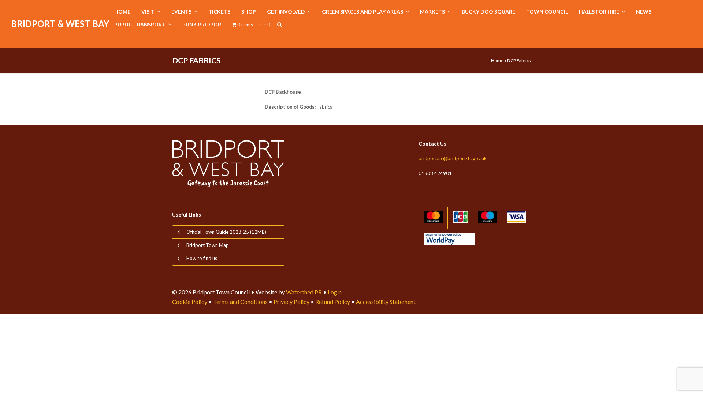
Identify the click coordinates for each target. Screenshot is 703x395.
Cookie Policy (189, 301)
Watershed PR (304, 292)
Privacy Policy (291, 301)
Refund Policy (332, 301)
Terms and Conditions (240, 301)
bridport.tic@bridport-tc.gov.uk (453, 158)
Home (497, 60)
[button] (279, 24)
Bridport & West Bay (60, 23)
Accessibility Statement (386, 301)
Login (335, 292)
